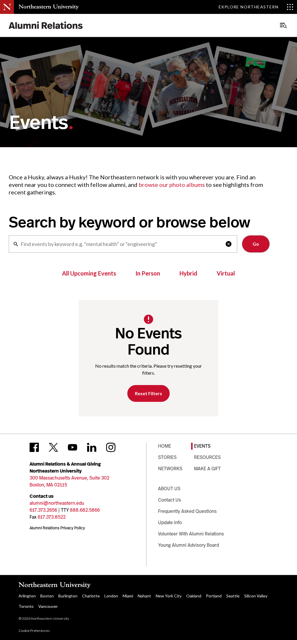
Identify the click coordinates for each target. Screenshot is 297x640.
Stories (167, 457)
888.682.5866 (85, 510)
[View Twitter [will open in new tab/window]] (53, 447)
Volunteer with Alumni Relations (191, 533)
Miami (128, 595)
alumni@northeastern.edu (57, 503)
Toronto (26, 606)
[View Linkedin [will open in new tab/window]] (91, 447)
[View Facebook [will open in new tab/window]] (34, 447)
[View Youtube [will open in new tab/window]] (72, 447)
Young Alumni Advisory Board (188, 545)
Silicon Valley (255, 595)
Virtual (226, 273)
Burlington (67, 595)
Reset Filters (148, 393)
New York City (169, 595)
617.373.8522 (52, 517)
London (111, 595)
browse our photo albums (172, 184)
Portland (214, 595)
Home (164, 446)
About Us (169, 488)
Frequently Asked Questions (187, 511)
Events (202, 446)
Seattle (233, 595)
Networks (170, 468)
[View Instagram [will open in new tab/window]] (110, 447)
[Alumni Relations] (46, 25)
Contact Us (169, 500)
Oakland (193, 595)
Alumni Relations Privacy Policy (57, 528)
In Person (147, 273)
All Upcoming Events (89, 273)
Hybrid (188, 273)
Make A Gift (207, 468)
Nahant (144, 595)
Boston (47, 595)
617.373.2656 (43, 510)
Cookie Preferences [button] (34, 630)
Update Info (170, 522)
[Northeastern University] (48, 7)
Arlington (27, 595)
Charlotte (91, 595)
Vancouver (48, 606)
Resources (207, 457)
